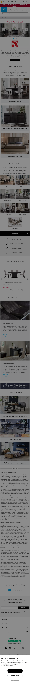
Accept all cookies (15, 671)
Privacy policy (15, 664)
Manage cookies (15, 680)
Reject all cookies (15, 675)
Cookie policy (6, 664)
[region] (15, 669)
